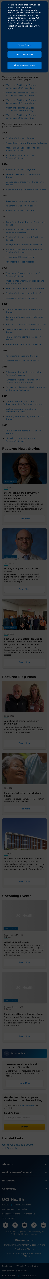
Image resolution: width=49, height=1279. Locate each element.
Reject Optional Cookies (24, 54)
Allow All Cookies (24, 45)
